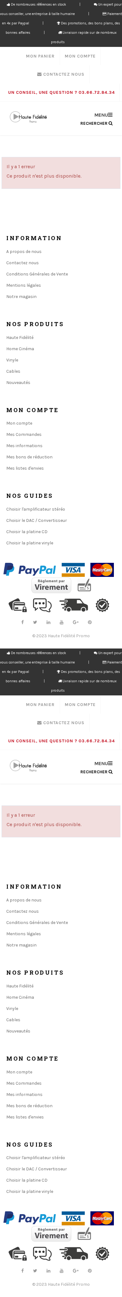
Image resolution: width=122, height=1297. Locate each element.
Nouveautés (18, 382)
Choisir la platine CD (27, 531)
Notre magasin (21, 296)
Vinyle (12, 360)
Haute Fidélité (19, 337)
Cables (13, 371)
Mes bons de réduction (29, 457)
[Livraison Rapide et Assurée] (76, 605)
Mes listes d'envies (25, 468)
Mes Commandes (24, 434)
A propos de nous (24, 251)
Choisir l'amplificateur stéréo (35, 509)
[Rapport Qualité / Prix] (104, 605)
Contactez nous (22, 262)
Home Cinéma (20, 348)
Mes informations (24, 445)
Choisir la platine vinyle (29, 543)
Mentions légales (23, 285)
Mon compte (19, 423)
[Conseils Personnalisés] (45, 605)
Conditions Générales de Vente (37, 274)
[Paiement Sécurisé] (20, 605)
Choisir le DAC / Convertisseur (36, 520)
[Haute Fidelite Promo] (28, 117)
